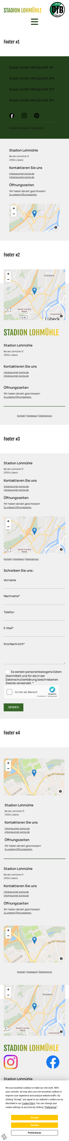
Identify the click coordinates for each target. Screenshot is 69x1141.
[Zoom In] (14, 208)
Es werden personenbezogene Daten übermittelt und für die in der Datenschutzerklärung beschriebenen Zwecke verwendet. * (33, 677)
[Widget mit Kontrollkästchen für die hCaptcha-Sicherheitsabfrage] (31, 692)
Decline (34, 1125)
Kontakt (13, 127)
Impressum (24, 127)
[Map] (34, 944)
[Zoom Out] (14, 214)
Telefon (9, 612)
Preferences (34, 1133)
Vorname (10, 580)
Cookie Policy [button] (28, 1103)
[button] (34, 214)
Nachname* (12, 596)
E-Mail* (9, 628)
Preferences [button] (50, 1107)
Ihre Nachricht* (14, 644)
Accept (34, 1117)
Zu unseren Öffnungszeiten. (23, 194)
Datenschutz (37, 127)
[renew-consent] (4, 1137)
